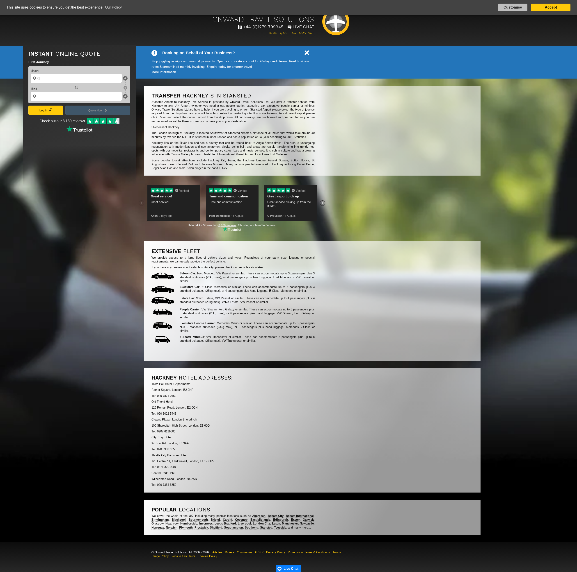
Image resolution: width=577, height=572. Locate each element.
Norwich (171, 527)
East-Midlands (260, 519)
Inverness (206, 523)
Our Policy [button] (113, 7)
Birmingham (160, 519)
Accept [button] (551, 7)
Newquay (157, 527)
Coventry (241, 519)
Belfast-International (300, 516)
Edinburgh (280, 519)
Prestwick (201, 527)
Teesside (280, 527)
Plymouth (186, 527)
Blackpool (179, 519)
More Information (163, 72)
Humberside (188, 523)
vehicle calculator (250, 267)
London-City (261, 523)
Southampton (233, 527)
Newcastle (307, 523)
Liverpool (244, 523)
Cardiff (227, 519)
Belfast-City (276, 516)
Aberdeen (259, 516)
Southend (251, 527)
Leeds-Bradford (225, 523)
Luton (276, 523)
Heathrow (172, 523)
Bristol (215, 519)
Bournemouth (198, 519)
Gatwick (308, 519)
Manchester (290, 523)
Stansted (266, 527)
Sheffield (216, 527)
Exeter (295, 519)
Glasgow (157, 523)
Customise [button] (513, 7)
